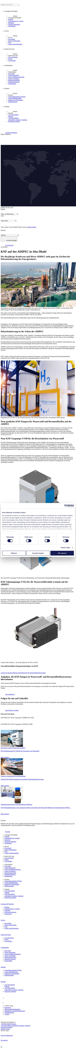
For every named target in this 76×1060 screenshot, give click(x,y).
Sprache (3, 230)
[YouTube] (6, 1002)
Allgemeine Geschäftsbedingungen (14, 1011)
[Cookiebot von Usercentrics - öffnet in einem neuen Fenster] (66, 505)
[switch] (28, 540)
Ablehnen (14, 553)
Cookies (6, 1014)
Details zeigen (65, 547)
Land (2, 216)
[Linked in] (6, 998)
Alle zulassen (62, 553)
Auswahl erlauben (38, 553)
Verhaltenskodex (9, 1012)
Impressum (7, 1007)
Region (3, 209)
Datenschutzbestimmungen (12, 1009)
